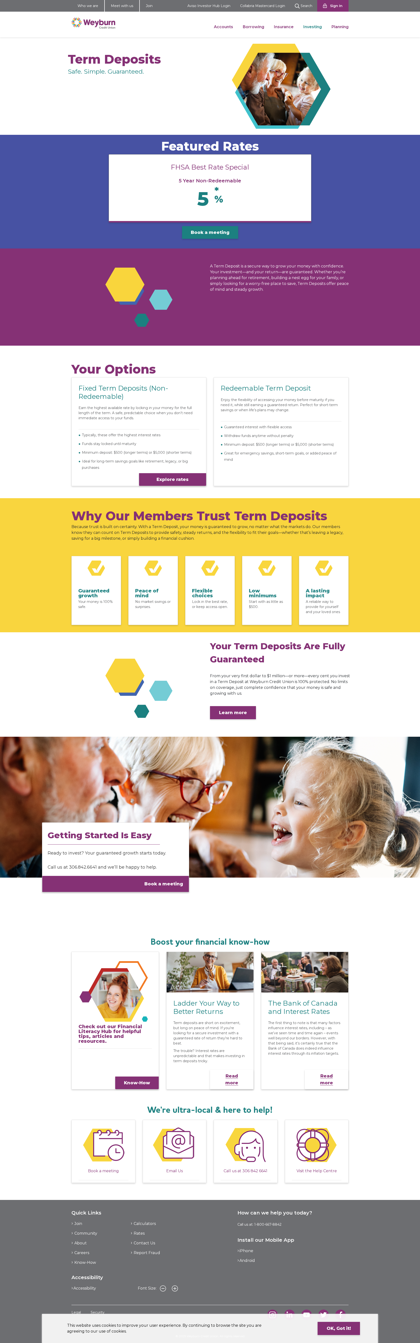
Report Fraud (147, 1252)
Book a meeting (210, 232)
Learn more (233, 712)
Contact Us (144, 1243)
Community (85, 1233)
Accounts (223, 27)
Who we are (88, 6)
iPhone (246, 1251)
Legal (76, 1312)
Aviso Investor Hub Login (208, 6)
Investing (312, 27)
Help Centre (325, 1171)
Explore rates (173, 479)
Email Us (174, 1171)
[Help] (317, 1145)
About (80, 1243)
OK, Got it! (339, 1328)
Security (98, 1312)
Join (149, 6)
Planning (340, 27)
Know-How (137, 1083)
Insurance (284, 27)
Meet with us (122, 6)
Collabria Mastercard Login (262, 6)
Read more (231, 1079)
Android (247, 1260)
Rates (139, 1233)
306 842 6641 (254, 1171)
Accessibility (84, 1288)
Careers (81, 1252)
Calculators (145, 1223)
